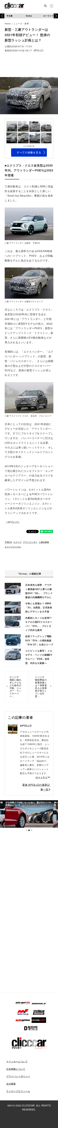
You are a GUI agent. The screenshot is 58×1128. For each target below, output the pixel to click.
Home (29, 15)
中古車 (10, 15)
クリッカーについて (17, 1061)
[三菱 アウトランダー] (29, 223)
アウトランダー (30, 542)
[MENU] (51, 6)
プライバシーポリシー (18, 1076)
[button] (56, 15)
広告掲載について (15, 1068)
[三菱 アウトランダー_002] (29, 283)
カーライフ (48, 15)
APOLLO (38, 51)
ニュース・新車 (21, 23)
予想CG (8, 542)
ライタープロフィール (18, 1091)
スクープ (17, 542)
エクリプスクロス (13, 546)
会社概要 (11, 1083)
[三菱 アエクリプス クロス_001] (29, 397)
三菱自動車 (44, 542)
